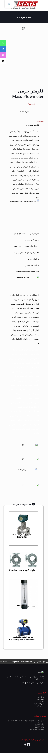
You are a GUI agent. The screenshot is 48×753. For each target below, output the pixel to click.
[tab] (24, 121)
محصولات (40, 699)
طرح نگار (25, 682)
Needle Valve (6, 662)
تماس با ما (40, 706)
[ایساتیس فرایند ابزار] (24, 5)
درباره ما (41, 697)
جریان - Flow (32, 104)
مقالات (41, 701)
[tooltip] (3, 43)
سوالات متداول (39, 703)
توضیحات (40, 121)
